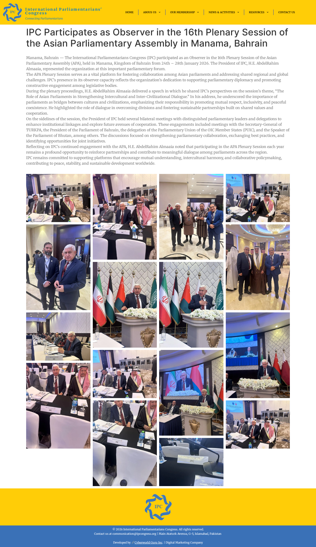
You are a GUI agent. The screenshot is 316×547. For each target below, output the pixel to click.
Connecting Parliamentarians (44, 18)
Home (129, 12)
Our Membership (182, 12)
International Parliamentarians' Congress (63, 11)
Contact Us (286, 12)
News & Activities (222, 12)
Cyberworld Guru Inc (148, 542)
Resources (256, 12)
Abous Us (149, 12)
